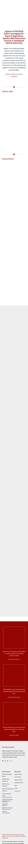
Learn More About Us (14, 659)
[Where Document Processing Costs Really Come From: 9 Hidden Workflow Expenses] (14, 824)
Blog (14, 827)
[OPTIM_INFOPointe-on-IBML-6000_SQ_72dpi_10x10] (14, 703)
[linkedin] (7, 760)
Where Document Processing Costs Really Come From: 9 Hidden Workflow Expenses (14, 836)
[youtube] (2, 760)
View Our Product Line (14, 697)
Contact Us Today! (14, 735)
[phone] (12, 760)
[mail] (9, 760)
